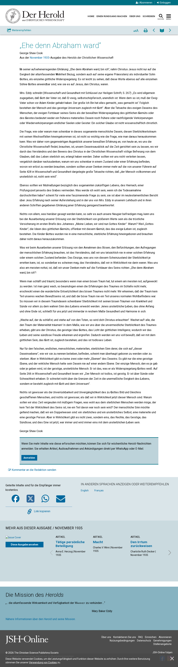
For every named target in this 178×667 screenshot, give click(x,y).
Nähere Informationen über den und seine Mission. (40, 619)
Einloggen (165, 2)
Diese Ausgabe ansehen (24, 544)
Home (91, 16)
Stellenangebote (162, 644)
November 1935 (39, 57)
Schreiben (149, 16)
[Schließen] (172, 658)
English (85, 490)
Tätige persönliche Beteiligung (70, 544)
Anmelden (29, 457)
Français (99, 490)
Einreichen (150, 637)
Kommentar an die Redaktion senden (33, 470)
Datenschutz (144, 640)
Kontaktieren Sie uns (124, 637)
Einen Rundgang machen (111, 16)
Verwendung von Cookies (43, 662)
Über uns (134, 16)
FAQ (140, 637)
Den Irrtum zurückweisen (141, 544)
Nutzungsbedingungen (122, 640)
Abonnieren (145, 2)
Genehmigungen (162, 640)
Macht (98, 542)
